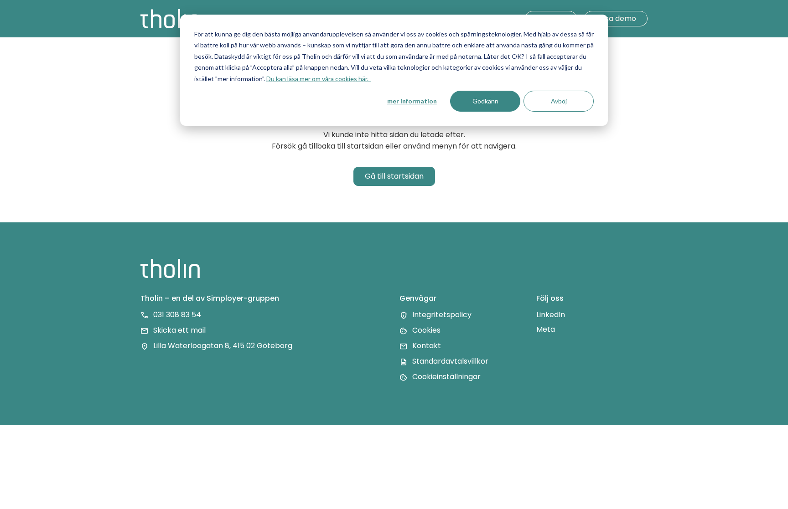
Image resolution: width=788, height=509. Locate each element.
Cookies (426, 330)
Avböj (559, 101)
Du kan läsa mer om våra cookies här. (318, 78)
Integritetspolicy (442, 315)
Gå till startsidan (394, 176)
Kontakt (426, 346)
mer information (412, 101)
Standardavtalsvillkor (450, 361)
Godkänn (485, 101)
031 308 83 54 (177, 315)
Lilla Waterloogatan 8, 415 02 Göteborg (222, 346)
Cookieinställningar (446, 377)
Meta (545, 329)
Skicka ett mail (179, 330)
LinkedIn (550, 314)
